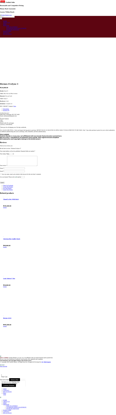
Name (2, 168)
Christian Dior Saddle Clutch (11, 239)
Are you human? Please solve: (7, 177)
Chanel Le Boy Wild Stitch (11, 199)
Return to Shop (14, 379)
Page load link (3, 366)
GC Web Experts (46, 362)
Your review (3, 165)
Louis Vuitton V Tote (9, 278)
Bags (14, 106)
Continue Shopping (8, 385)
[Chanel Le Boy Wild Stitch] (59, 196)
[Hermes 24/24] (59, 315)
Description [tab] (6, 109)
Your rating (3, 154)
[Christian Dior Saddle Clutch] (59, 236)
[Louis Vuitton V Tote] (59, 275)
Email (2, 171)
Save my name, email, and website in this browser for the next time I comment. (21, 174)
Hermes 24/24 (7, 318)
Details (5, 207)
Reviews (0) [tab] (6, 110)
